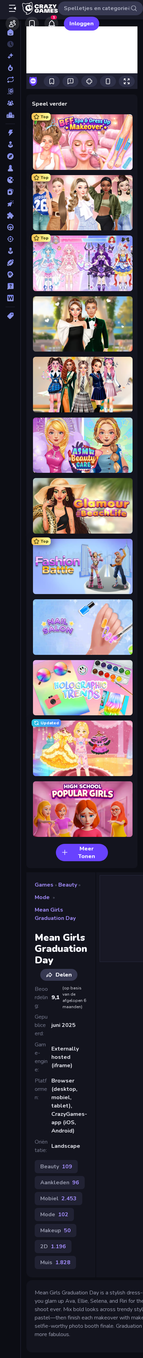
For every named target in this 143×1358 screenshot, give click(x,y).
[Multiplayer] (10, 103)
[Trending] (10, 68)
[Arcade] (10, 144)
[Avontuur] (10, 156)
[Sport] (10, 263)
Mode (42, 897)
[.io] (10, 180)
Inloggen (81, 23)
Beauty (67, 885)
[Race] (10, 227)
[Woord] (10, 298)
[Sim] (10, 251)
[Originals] (10, 91)
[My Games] (32, 24)
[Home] (10, 32)
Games (44, 885)
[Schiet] (10, 239)
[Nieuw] (10, 56)
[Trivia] (10, 286)
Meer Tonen (86, 852)
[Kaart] (10, 192)
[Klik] (10, 203)
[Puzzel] (10, 215)
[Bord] (10, 168)
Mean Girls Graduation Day (55, 914)
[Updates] (10, 79)
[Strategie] (10, 274)
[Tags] (10, 316)
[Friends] (12, 24)
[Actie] (10, 133)
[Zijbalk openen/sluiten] (12, 8)
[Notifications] (51, 24)
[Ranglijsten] (10, 115)
